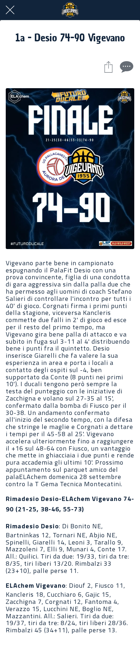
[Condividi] (108, 66)
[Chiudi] (10, 10)
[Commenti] (125, 66)
